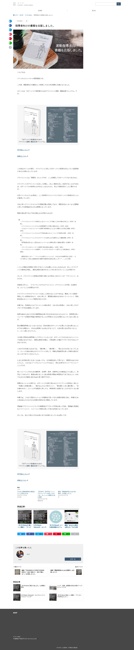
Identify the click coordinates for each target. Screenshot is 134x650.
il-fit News (19, 21)
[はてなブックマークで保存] (10, 29)
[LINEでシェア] (10, 43)
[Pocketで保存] (10, 34)
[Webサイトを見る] (28, 554)
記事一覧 (72, 559)
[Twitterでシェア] (10, 21)
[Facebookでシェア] (10, 25)
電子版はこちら (22, 149)
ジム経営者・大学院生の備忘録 (69, 647)
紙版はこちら (22, 156)
